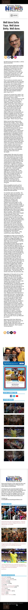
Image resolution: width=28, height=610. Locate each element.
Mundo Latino (5, 578)
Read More (3, 526)
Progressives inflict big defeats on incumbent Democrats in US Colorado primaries (13, 544)
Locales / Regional (6, 579)
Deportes (4, 589)
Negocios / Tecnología (8, 586)
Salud (3, 588)
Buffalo (3, 581)
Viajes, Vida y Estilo (7, 594)
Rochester (4, 583)
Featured (4, 577)
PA (2, 584)
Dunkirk (3, 582)
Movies (3, 593)
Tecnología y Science (7, 587)
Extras (3, 592)
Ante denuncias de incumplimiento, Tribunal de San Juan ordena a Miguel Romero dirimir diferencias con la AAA (13, 523)
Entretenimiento (6, 591)
